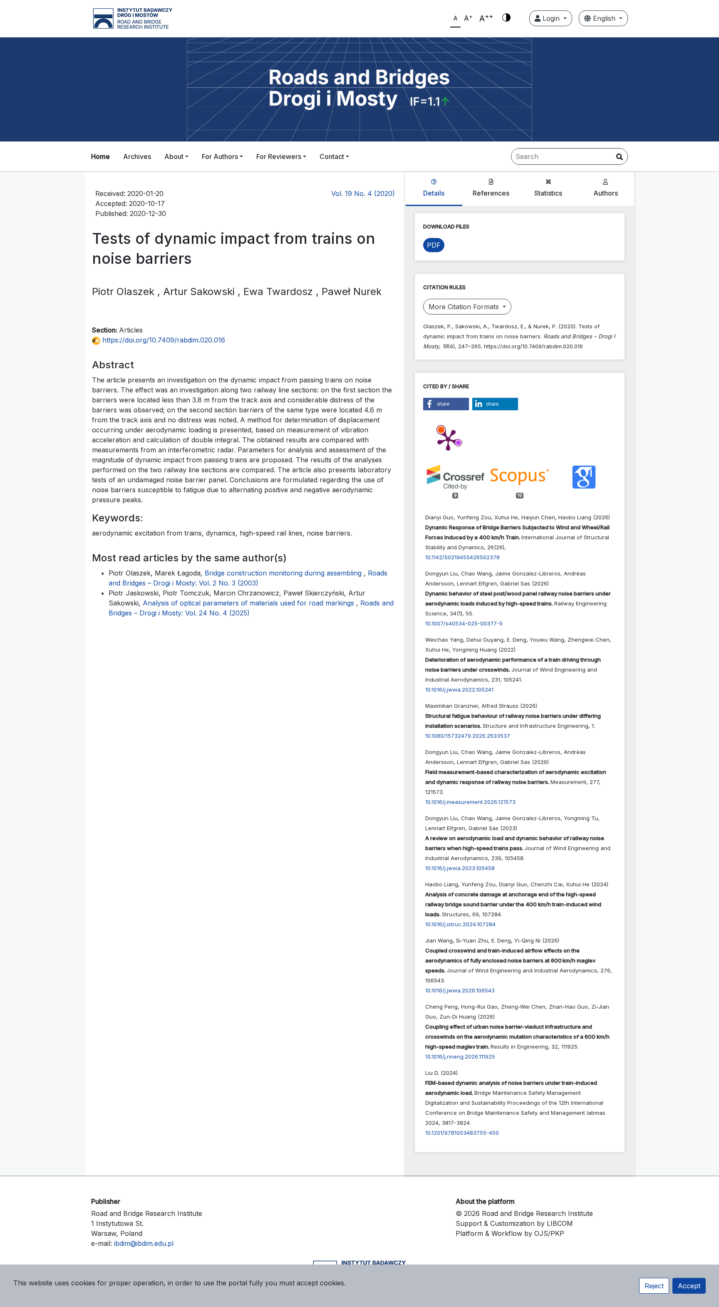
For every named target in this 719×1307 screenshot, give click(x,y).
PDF (434, 245)
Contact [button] (332, 156)
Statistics (548, 193)
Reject (654, 1286)
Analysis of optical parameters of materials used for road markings (249, 603)
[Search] (619, 157)
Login (551, 18)
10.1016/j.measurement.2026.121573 (470, 802)
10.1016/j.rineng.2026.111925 (460, 1056)
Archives (137, 156)
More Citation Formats (465, 307)
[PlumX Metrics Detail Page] (448, 439)
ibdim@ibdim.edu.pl (144, 1243)
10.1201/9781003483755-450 (462, 1132)
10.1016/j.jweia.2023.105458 (460, 868)
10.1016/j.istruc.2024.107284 (460, 924)
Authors (605, 193)
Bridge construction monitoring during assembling (284, 573)
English (604, 18)
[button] (446, 404)
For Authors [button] (220, 156)
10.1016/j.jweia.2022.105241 (459, 689)
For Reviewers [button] (278, 156)
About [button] (173, 156)
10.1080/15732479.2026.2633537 (467, 735)
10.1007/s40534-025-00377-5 (464, 623)
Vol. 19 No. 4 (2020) (363, 193)
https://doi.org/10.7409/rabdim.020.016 (162, 340)
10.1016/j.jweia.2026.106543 (460, 990)
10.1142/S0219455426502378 (462, 557)
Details (433, 193)
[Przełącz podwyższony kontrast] (506, 18)
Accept (689, 1286)
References (491, 193)
